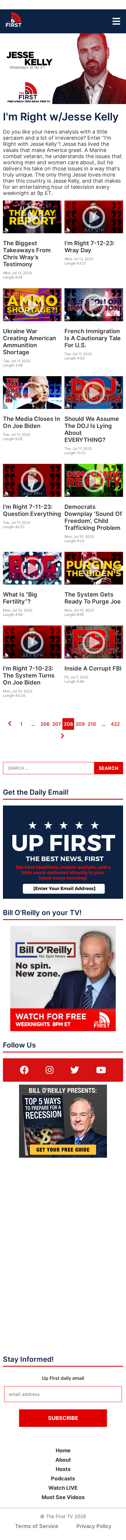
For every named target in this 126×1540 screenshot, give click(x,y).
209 (79, 724)
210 (91, 724)
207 (56, 724)
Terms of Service (36, 1526)
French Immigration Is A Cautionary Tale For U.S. (92, 338)
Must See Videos (63, 1497)
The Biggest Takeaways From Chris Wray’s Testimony (27, 254)
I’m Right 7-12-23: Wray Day (89, 247)
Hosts (63, 1469)
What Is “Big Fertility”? (20, 598)
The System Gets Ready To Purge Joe (92, 598)
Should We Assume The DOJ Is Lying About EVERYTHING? (91, 429)
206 (44, 724)
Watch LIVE (63, 1488)
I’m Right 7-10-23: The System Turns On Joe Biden (29, 675)
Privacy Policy (93, 1526)
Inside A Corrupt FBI (93, 668)
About (63, 1460)
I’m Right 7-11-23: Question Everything (32, 510)
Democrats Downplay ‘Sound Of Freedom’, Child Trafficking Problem (93, 517)
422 (114, 724)
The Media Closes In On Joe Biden (31, 422)
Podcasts (63, 1478)
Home (63, 1450)
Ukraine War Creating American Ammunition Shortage (29, 342)
